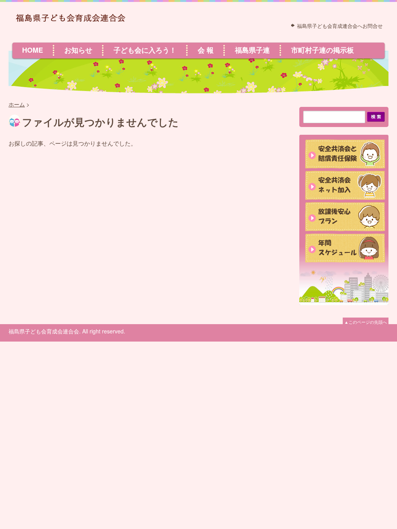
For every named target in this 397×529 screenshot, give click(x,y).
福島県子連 (252, 50)
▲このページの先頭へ (365, 322)
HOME (32, 50)
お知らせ (78, 50)
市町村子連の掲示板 (322, 50)
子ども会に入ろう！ (145, 50)
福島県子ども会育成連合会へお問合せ (340, 25)
